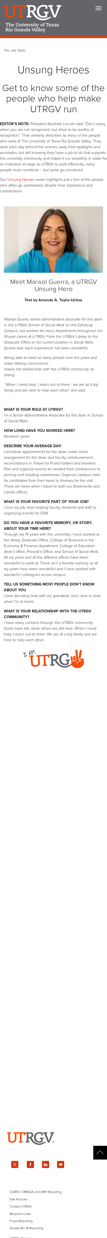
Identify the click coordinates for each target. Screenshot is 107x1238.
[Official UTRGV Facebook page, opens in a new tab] (30, 1164)
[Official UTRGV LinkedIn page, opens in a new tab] (45, 1164)
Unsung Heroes (21, 179)
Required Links (20, 1214)
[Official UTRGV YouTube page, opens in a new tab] (61, 1164)
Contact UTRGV (21, 1206)
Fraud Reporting (21, 1221)
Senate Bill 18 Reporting (26, 1228)
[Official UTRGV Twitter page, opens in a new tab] (15, 1164)
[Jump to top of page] (100, 1153)
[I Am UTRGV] (53, 673)
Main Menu (98, 8)
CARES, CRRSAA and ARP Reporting (35, 1192)
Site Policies (18, 1199)
